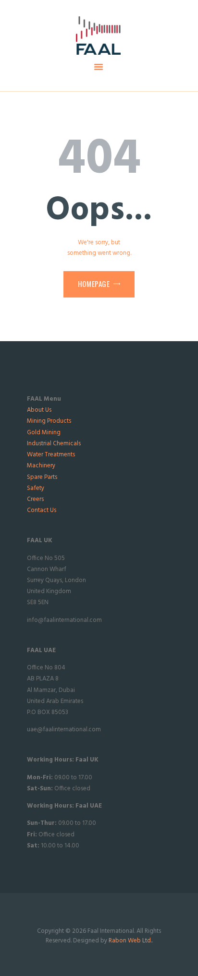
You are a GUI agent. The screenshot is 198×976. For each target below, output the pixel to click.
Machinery (41, 466)
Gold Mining (44, 433)
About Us (39, 410)
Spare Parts (42, 477)
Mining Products (49, 421)
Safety (35, 488)
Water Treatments (51, 455)
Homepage (94, 283)
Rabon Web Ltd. (130, 941)
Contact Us (41, 510)
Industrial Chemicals (54, 444)
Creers (35, 499)
